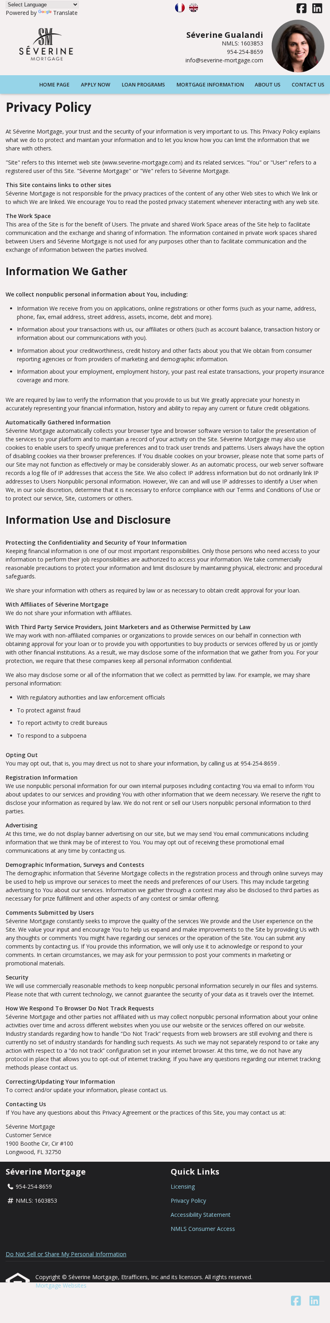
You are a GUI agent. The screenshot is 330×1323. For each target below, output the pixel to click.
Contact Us (308, 84)
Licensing (183, 1186)
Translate (65, 12)
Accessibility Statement (201, 1214)
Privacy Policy (188, 1200)
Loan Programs (143, 84)
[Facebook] (302, 8)
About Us (267, 84)
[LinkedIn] (317, 8)
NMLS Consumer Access (203, 1228)
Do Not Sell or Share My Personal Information (66, 1254)
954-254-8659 (245, 52)
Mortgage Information (210, 84)
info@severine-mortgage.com (224, 60)
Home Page (54, 84)
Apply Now (95, 84)
